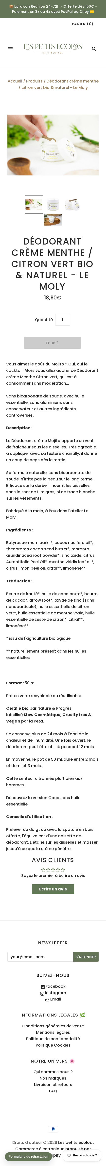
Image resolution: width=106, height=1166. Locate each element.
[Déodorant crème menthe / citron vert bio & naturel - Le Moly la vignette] (34, 205)
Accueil (15, 81)
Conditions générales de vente (53, 1026)
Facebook (55, 986)
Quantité (44, 320)
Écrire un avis (53, 889)
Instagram (55, 993)
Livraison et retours (53, 1084)
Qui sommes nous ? (53, 1072)
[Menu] (10, 49)
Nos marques (53, 1078)
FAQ (53, 1091)
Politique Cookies (53, 1045)
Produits (34, 81)
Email (55, 999)
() (83, 23)
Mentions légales (53, 1032)
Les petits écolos (75, 1142)
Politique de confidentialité (53, 1039)
